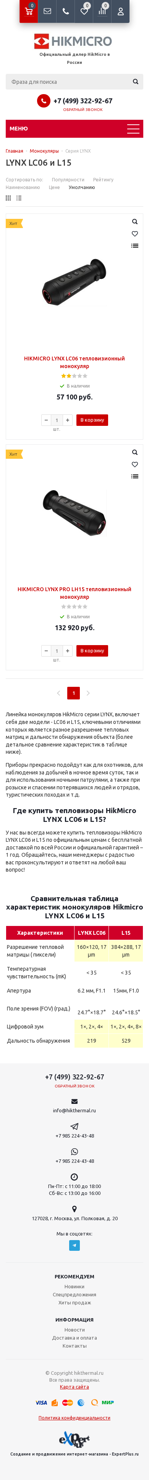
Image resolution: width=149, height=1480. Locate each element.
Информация (74, 1319)
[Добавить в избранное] (135, 234)
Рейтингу (103, 179)
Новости (75, 1329)
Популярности (68, 179)
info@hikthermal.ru (74, 1110)
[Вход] (120, 11)
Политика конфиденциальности (74, 1417)
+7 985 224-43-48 (74, 1135)
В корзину (92, 419)
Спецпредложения (74, 1294)
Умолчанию (82, 187)
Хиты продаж (74, 1302)
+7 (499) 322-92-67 (82, 100)
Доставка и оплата (74, 1337)
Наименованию (23, 187)
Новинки (74, 1286)
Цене (54, 187)
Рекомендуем (74, 1276)
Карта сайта (74, 1386)
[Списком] (18, 198)
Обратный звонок (83, 110)
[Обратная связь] (47, 11)
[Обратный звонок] (65, 11)
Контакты (75, 1345)
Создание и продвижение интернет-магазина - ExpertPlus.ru (74, 1454)
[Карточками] (8, 198)
